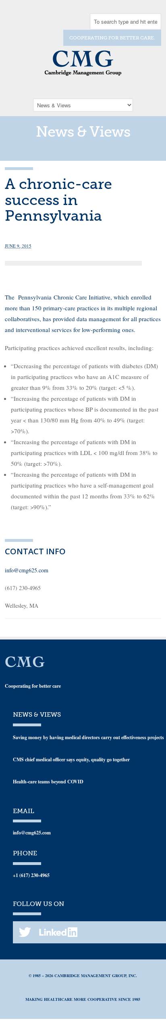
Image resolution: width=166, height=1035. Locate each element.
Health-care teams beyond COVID (48, 781)
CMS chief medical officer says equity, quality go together (71, 759)
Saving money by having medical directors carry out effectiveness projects (88, 737)
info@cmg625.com (26, 570)
